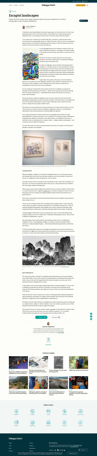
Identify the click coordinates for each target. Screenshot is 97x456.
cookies (48, 454)
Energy (16, 414)
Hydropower (53, 390)
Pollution (80, 414)
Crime (71, 390)
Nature (64, 414)
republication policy (77, 445)
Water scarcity (14, 390)
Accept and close (73, 453)
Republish (78, 1)
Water (80, 425)
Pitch (10, 448)
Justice (64, 425)
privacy (42, 454)
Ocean (16, 425)
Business (32, 425)
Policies (31, 451)
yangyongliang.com (65, 266)
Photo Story (14, 368)
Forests (48, 425)
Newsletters (80, 5)
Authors (11, 451)
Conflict (32, 390)
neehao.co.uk (46, 191)
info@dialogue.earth (74, 446)
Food (48, 414)
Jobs (10, 445)
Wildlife (48, 344)
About (74, 1)
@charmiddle (61, 332)
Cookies (31, 445)
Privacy (31, 443)
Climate (32, 414)
